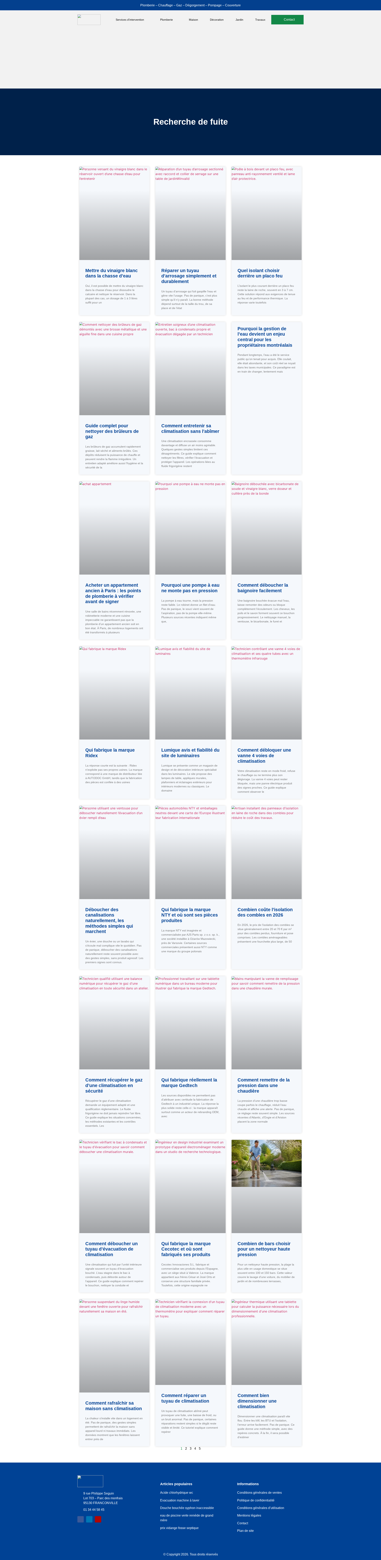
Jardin (239, 19)
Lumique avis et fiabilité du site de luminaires (190, 752)
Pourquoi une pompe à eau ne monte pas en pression (190, 588)
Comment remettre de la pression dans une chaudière (264, 1085)
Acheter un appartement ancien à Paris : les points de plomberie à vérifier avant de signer (113, 593)
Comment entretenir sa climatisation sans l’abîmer (190, 428)
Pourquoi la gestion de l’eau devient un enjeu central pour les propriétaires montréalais (265, 337)
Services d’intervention (130, 19)
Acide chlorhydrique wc (176, 1492)
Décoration (217, 19)
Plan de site (245, 1530)
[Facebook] (80, 1519)
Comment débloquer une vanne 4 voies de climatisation (264, 755)
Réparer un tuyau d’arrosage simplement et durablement (188, 276)
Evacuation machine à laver (180, 1500)
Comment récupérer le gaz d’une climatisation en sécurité (114, 1085)
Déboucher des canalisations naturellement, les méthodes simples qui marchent (109, 920)
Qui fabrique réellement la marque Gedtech (189, 1082)
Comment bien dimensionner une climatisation (257, 1401)
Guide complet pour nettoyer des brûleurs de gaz (112, 431)
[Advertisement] (190, 59)
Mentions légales (249, 1515)
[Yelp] (98, 1519)
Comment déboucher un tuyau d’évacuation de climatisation (111, 1249)
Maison (193, 19)
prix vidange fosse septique (179, 1528)
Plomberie (166, 19)
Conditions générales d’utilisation (260, 1508)
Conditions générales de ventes (259, 1492)
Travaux (260, 19)
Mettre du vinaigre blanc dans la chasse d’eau (111, 273)
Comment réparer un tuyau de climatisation (185, 1398)
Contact (242, 1523)
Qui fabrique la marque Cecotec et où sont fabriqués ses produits (186, 1249)
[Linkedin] (89, 1519)
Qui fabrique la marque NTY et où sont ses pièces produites (189, 915)
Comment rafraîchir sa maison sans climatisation (113, 1405)
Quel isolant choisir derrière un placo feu (260, 273)
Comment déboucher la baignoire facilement (263, 588)
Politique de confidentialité (255, 1500)
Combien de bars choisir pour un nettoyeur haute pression (264, 1249)
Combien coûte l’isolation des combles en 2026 (265, 912)
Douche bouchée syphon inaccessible (187, 1508)
